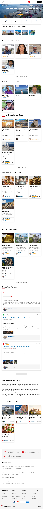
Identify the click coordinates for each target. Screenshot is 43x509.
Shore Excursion (15, 472)
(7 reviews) (15, 308)
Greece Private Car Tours (29, 466)
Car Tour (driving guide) (27, 478)
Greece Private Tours (19, 466)
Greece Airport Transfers (7, 468)
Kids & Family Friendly (6, 474)
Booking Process (5, 494)
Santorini (13, 483)
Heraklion (22, 483)
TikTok (23, 498)
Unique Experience (15, 474)
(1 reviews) (13, 336)
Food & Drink (22, 472)
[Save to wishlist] (13, 45)
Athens (3, 483)
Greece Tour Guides (9, 466)
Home (3, 5)
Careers (33, 496)
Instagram (24, 493)
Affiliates (34, 498)
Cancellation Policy (15, 499)
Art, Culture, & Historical (6, 472)
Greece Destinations (17, 468)
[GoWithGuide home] (2, 1)
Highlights (28, 472)
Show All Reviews (21, 374)
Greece (3, 466)
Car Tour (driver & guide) (16, 478)
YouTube (23, 496)
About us (3, 493)
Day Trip (33, 472)
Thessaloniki (7, 483)
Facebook (24, 494)
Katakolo (18, 483)
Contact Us (14, 493)
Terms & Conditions (16, 496)
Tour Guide (34, 493)
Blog (2, 498)
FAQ (12, 494)
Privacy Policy (14, 498)
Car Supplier (34, 494)
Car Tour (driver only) (6, 478)
